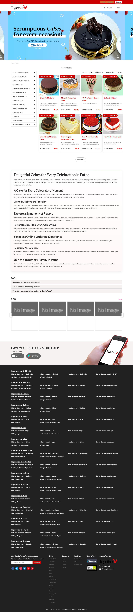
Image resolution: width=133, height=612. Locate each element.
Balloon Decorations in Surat (105, 521)
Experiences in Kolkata (20, 405)
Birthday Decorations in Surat (20, 521)
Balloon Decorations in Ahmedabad (107, 453)
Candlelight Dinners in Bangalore (21, 388)
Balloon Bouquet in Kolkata (48, 408)
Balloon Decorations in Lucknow (106, 476)
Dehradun (52, 602)
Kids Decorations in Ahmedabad (78, 453)
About (63, 559)
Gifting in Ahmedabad (18, 456)
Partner (64, 564)
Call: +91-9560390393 (17, 2)
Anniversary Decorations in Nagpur (50, 536)
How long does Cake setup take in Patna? (26, 282)
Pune (50, 570)
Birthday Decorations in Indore (20, 487)
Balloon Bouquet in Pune (47, 419)
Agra (50, 573)
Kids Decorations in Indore (76, 487)
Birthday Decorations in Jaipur (20, 442)
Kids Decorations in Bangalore (77, 385)
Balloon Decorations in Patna (105, 499)
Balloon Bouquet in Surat (47, 521)
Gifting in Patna (16, 502)
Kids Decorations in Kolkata (76, 408)
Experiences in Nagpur (19, 530)
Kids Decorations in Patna (76, 499)
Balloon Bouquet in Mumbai (48, 396)
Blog (118, 7)
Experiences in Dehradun (20, 541)
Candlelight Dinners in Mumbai (20, 400)
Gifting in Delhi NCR (46, 377)
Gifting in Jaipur (44, 445)
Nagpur (51, 599)
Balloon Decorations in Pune (105, 419)
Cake (17, 63)
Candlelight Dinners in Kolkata (20, 411)
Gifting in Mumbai (45, 400)
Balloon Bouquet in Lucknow (48, 476)
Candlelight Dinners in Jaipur (20, 445)
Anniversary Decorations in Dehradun (51, 547)
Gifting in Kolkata (45, 411)
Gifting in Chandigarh (17, 513)
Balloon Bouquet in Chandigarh (49, 510)
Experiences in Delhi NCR (21, 371)
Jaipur (51, 576)
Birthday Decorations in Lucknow (21, 476)
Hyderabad (52, 582)
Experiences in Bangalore (20, 382)
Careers (64, 561)
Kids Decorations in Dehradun (77, 544)
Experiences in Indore (19, 484)
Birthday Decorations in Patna (20, 499)
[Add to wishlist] (52, 76)
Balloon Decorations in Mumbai (105, 396)
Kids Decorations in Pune (75, 419)
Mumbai (51, 564)
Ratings (119, 72)
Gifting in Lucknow (17, 479)
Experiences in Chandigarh (21, 507)
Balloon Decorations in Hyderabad (106, 464)
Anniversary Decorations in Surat (50, 524)
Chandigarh (52, 594)
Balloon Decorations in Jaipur (105, 442)
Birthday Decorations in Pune (20, 419)
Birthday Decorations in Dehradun (21, 544)
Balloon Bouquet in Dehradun (49, 544)
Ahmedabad (52, 579)
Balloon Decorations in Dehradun (106, 544)
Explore (109, 7)
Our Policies (78, 559)
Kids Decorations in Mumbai (76, 396)
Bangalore (52, 561)
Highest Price (99, 72)
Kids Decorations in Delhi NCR (77, 374)
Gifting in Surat (16, 524)
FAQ (75, 561)
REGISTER (110, 2)
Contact (64, 567)
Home (12, 63)
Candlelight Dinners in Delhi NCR (21, 377)
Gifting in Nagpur (16, 536)
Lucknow (52, 585)
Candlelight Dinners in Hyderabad (21, 468)
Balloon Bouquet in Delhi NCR (49, 374)
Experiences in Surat (19, 518)
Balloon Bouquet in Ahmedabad (49, 453)
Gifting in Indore (16, 490)
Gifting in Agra (15, 434)
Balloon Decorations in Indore (105, 487)
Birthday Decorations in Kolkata (21, 408)
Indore (51, 588)
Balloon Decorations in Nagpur (105, 532)
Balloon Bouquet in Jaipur (47, 442)
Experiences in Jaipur (19, 439)
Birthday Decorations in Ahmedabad (22, 453)
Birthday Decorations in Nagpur (21, 532)
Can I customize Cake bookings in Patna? (26, 287)
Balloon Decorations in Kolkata (105, 408)
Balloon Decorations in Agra (104, 430)
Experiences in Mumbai (20, 394)
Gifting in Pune (15, 422)
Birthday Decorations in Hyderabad (22, 464)
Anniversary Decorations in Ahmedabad (52, 456)
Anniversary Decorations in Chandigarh (52, 513)
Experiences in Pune (18, 416)
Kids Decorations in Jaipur (76, 442)
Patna (51, 591)
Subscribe (37, 562)
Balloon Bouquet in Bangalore (49, 385)
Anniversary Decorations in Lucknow (51, 479)
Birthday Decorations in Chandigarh (22, 510)
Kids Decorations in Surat (75, 521)
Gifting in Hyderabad (46, 468)
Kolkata (51, 567)
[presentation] (11, 315)
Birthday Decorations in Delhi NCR (22, 374)
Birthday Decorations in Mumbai (21, 396)
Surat (50, 597)
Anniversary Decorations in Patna (50, 502)
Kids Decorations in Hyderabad (77, 464)
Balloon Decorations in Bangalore (106, 385)
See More (80, 160)
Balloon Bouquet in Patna (47, 499)
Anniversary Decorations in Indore (50, 490)
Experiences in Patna (19, 496)
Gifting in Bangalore (46, 388)
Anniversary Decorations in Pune (50, 422)
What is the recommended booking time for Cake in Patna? (32, 291)
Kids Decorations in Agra (75, 430)
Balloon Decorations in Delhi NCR (106, 374)
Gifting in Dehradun (17, 547)
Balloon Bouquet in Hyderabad (49, 464)
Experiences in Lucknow (20, 473)
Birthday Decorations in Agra (20, 430)
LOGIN (103, 2)
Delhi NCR (52, 559)
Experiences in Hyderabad (21, 462)
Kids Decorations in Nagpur (76, 532)
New (90, 72)
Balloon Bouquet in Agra (47, 430)
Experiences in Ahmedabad (21, 450)
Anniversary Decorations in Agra (50, 434)
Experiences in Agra (18, 428)
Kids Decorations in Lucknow (77, 476)
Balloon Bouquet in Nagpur (48, 532)
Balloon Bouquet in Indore (48, 487)
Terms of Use (78, 564)
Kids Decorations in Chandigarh (77, 510)
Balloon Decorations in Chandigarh (107, 510)
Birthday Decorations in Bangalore (21, 385)
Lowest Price (110, 72)
